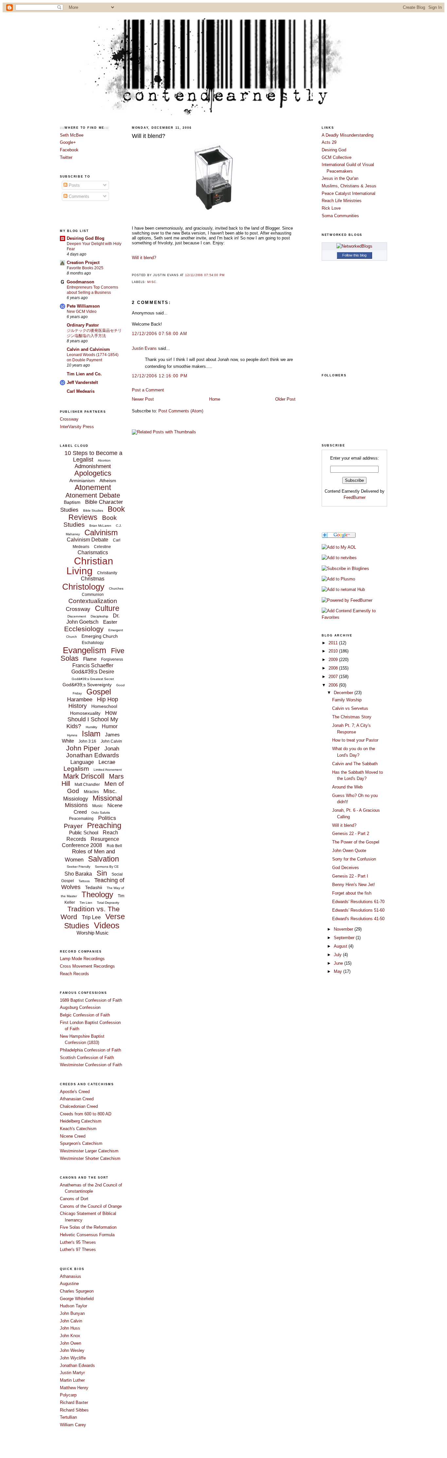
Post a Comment (148, 390)
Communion (93, 594)
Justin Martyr (72, 1372)
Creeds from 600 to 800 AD (85, 1113)
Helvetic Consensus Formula (87, 1234)
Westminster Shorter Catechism (90, 1158)
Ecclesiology (84, 629)
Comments (78, 196)
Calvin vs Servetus (350, 708)
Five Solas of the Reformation (88, 1227)
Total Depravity (108, 902)
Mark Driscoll (83, 776)
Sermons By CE (107, 866)
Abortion (104, 460)
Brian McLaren (100, 525)
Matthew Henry (74, 1387)
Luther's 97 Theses (78, 1249)
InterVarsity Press (77, 426)
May (338, 971)
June (339, 963)
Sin (102, 873)
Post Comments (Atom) (180, 410)
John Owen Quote (349, 850)
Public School (83, 832)
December (344, 692)
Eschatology (93, 642)
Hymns (72, 735)
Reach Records (74, 973)
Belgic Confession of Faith (85, 1015)
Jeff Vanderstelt (82, 382)
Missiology (75, 799)
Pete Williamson (83, 306)
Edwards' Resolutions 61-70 (358, 901)
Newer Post (143, 399)
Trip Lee (91, 917)
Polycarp (68, 1394)
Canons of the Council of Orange (91, 1206)
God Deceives (345, 867)
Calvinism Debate (87, 539)
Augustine (69, 1283)
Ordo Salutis (100, 812)
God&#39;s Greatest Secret (93, 679)
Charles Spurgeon (77, 1291)
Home (214, 399)
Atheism (107, 480)
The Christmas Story (351, 716)
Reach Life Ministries (342, 200)
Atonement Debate (92, 495)
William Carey (73, 1424)
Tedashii (93, 887)
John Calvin (111, 741)
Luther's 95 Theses (78, 1242)
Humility (91, 727)
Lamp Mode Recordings (82, 958)
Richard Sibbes (74, 1410)
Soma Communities (340, 215)
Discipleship (99, 616)
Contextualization (92, 600)
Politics (107, 818)
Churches (116, 588)
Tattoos (84, 881)
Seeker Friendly (78, 866)
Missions (76, 805)
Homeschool (104, 706)
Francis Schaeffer (92, 665)
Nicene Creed (72, 1136)
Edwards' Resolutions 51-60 (358, 910)
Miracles (91, 791)
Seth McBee (71, 135)
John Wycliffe (73, 1357)
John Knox (70, 1335)
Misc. (110, 791)
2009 (334, 659)
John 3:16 (87, 741)
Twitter (66, 157)
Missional (107, 798)
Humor (109, 726)
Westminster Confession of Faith (91, 1064)
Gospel (98, 691)
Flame (90, 659)
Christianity (107, 573)
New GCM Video (82, 311)
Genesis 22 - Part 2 (350, 833)
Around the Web (347, 787)
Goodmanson (80, 281)
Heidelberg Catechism (80, 1121)
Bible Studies (93, 510)
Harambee (79, 699)
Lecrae (106, 762)
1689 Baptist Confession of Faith (91, 1000)
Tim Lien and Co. (84, 373)
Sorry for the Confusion (354, 859)
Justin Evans (144, 348)
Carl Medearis (81, 391)
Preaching (104, 825)
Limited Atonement (108, 769)
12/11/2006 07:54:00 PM (205, 275)
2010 (334, 651)
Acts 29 (329, 142)
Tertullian (68, 1417)
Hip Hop (107, 699)
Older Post (285, 399)
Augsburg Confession (80, 1007)
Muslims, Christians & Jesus (349, 185)
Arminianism (82, 480)
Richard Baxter (74, 1402)
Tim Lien (86, 902)
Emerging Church (99, 636)
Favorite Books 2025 (85, 268)
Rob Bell (114, 845)
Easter (110, 622)
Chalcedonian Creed (79, 1106)
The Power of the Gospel (355, 842)
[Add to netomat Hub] (343, 589)
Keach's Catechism (78, 1128)
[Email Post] (226, 275)
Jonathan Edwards (92, 755)
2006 (334, 685)
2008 (334, 668)
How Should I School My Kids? (92, 719)
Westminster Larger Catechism (89, 1150)
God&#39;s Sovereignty (87, 684)
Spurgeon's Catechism (81, 1143)
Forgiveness (112, 659)
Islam (91, 733)
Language (82, 762)
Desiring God (334, 149)
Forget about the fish (351, 893)
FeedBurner (355, 497)
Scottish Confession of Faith (87, 1057)
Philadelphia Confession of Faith (90, 1050)
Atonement (93, 487)
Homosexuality (85, 713)
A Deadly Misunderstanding (347, 135)
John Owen (70, 1343)
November (344, 929)
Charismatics (93, 552)
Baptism (72, 502)
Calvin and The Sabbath (355, 763)
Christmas (92, 578)
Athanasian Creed (77, 1098)
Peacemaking (81, 818)
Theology (97, 894)
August (341, 946)
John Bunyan (72, 1313)
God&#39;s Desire (92, 671)
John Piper (83, 748)
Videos (106, 925)
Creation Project (83, 262)
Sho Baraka (78, 874)
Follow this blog (354, 255)
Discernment (76, 616)
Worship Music (93, 933)
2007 (334, 676)
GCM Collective (336, 157)
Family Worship (347, 699)
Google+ (68, 142)
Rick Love (331, 208)
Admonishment (93, 466)
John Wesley (72, 1350)
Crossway (69, 419)
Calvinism (101, 532)
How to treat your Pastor (355, 740)
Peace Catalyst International (348, 193)
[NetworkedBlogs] (354, 246)
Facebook (69, 149)
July (338, 954)
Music (97, 806)
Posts (73, 185)
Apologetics (92, 473)
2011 (334, 642)
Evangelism (84, 650)
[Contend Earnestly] (345, 568)
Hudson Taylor (73, 1305)
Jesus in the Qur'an (340, 178)
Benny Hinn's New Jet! (353, 884)
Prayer (73, 826)
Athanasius (70, 1276)
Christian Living (89, 566)
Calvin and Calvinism (88, 349)
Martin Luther (72, 1380)
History (77, 706)
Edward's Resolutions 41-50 (358, 918)
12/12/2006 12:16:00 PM (160, 375)
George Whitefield (77, 1298)
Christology (83, 587)
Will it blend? (148, 136)
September (345, 937)
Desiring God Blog (85, 238)
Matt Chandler (87, 784)
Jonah (111, 749)
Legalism (76, 768)
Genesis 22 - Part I (350, 876)
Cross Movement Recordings (87, 966)
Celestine (102, 546)
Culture (107, 608)
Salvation (103, 859)
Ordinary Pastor (83, 325)
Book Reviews (96, 513)
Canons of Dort (74, 1198)
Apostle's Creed (75, 1091)
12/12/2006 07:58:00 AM (160, 333)
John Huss (70, 1328)
